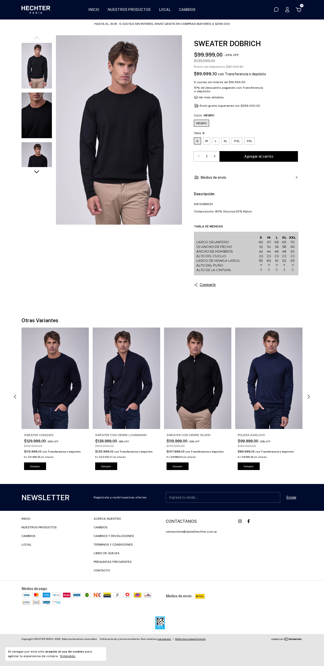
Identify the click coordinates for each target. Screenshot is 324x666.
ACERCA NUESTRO (107, 518)
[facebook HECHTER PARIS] (249, 521)
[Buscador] (276, 10)
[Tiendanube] (286, 640)
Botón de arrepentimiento (190, 638)
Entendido (67, 656)
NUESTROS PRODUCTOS (129, 10)
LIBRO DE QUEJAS (106, 553)
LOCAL (165, 10)
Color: (204, 115)
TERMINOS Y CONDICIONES (113, 544)
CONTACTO (102, 570)
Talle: (199, 133)
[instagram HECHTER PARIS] (240, 521)
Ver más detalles (211, 97)
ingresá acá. (164, 638)
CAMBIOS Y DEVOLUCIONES (114, 536)
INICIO (93, 10)
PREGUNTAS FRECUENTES (113, 562)
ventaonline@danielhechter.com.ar (191, 531)
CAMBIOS (187, 10)
